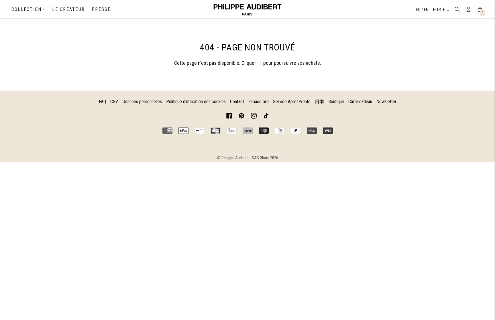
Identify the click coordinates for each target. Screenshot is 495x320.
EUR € (439, 9)
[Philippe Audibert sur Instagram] (254, 117)
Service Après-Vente (292, 101)
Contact (237, 101)
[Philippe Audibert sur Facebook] (229, 117)
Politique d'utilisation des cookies (196, 101)
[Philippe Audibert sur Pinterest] (241, 117)
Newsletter (386, 101)
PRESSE (101, 9)
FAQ (102, 101)
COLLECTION (26, 9)
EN (426, 9)
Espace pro (258, 101)
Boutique (336, 101)
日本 (319, 101)
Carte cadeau (360, 101)
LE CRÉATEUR (68, 9)
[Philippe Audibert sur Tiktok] (266, 117)
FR (418, 9)
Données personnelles (142, 101)
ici (259, 63)
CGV (114, 101)
